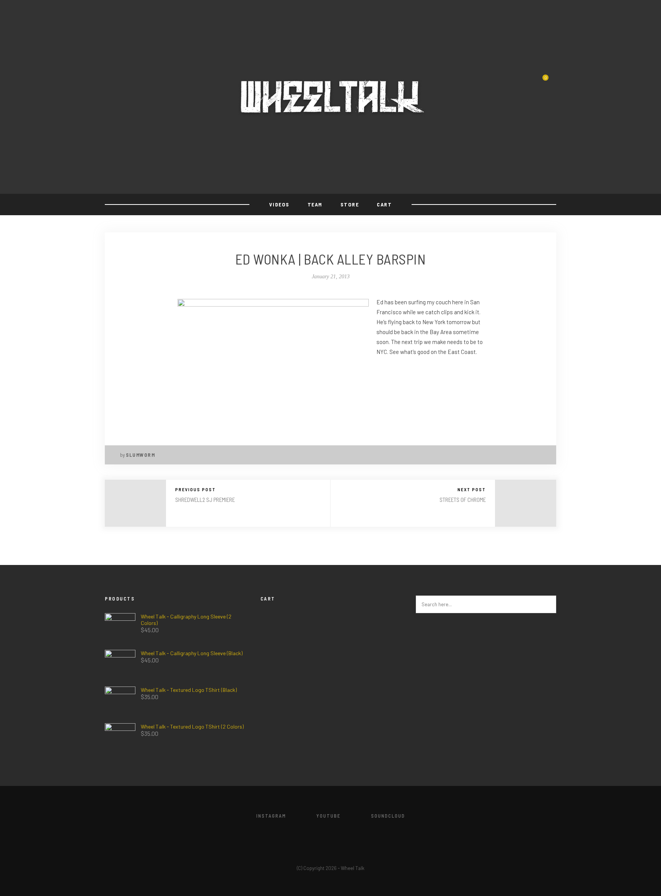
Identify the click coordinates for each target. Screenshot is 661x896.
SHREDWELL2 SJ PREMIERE (205, 499)
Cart (384, 204)
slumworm (140, 455)
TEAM (315, 204)
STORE (349, 204)
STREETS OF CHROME (463, 499)
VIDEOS (279, 204)
